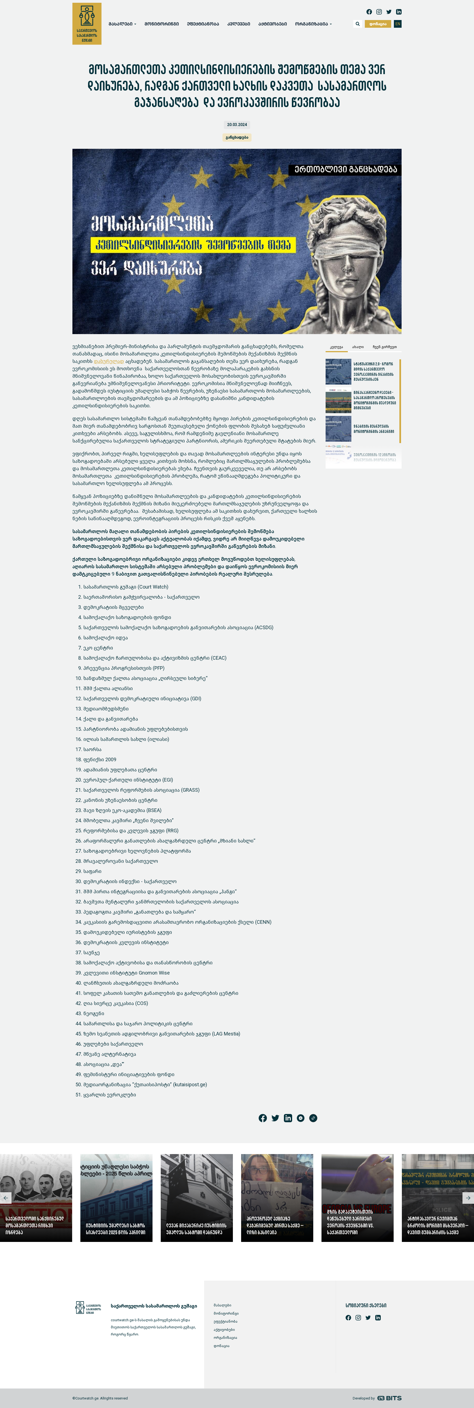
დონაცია (377, 24)
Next (468, 1198)
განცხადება (237, 137)
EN (398, 24)
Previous (6, 1198)
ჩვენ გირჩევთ (385, 347)
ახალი (358, 347)
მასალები (222, 1305)
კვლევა (336, 347)
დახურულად (109, 361)
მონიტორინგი (162, 24)
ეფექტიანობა (203, 24)
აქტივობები (272, 24)
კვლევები (238, 24)
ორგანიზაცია (225, 1338)
